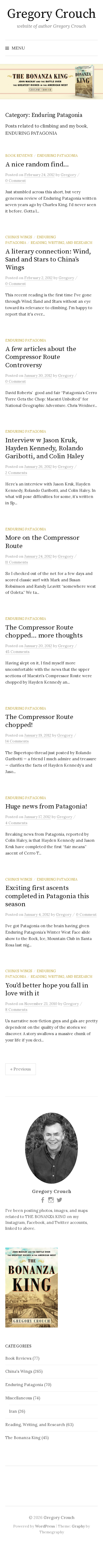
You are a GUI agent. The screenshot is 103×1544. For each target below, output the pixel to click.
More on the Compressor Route (42, 542)
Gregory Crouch (51, 14)
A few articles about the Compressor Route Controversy (40, 357)
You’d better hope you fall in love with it (46, 989)
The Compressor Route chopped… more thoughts (43, 631)
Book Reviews (18, 155)
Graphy (78, 1526)
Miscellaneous (18, 1397)
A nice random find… (37, 164)
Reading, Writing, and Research (61, 242)
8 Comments (16, 1009)
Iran (13, 1411)
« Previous (20, 1069)
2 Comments (16, 472)
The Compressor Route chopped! (39, 721)
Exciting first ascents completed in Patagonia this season (47, 896)
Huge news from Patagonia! (46, 806)
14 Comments (17, 741)
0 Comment (15, 180)
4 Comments (16, 822)
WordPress (45, 1526)
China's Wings (18, 237)
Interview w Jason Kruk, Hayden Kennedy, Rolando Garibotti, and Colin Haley (44, 448)
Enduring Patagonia (57, 155)
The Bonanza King (22, 1437)
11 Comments (16, 562)
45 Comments (17, 651)
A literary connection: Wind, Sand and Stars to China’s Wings (48, 259)
